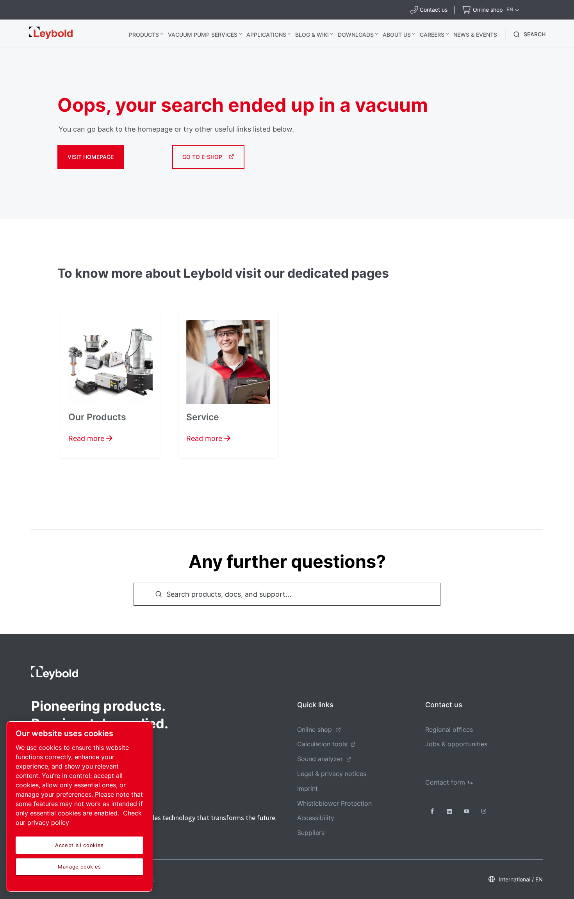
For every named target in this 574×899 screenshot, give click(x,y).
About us (397, 34)
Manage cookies (79, 866)
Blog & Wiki (312, 34)
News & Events (475, 34)
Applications (266, 34)
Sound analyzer (320, 759)
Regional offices (449, 729)
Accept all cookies (79, 845)
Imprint (307, 788)
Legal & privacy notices (331, 774)
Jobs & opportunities (456, 744)
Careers (432, 34)
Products (144, 34)
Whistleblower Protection (334, 803)
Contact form (445, 782)
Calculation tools (322, 744)
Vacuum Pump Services (202, 34)
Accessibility (315, 818)
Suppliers (310, 833)
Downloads (356, 34)
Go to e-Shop (202, 156)
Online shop (314, 729)
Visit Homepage (91, 156)
